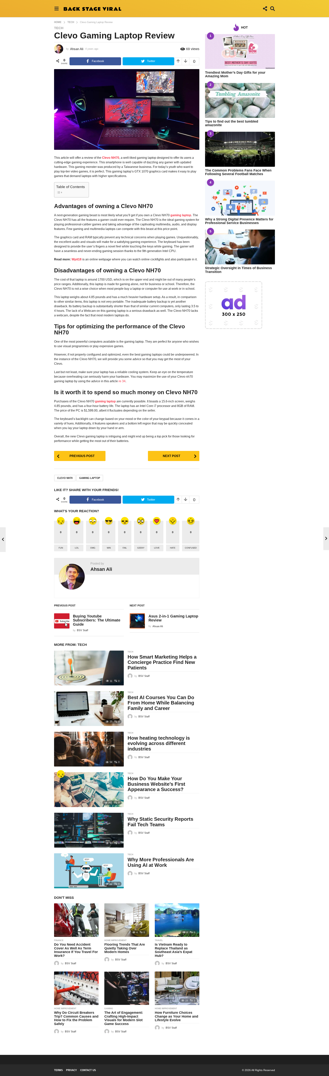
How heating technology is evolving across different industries (159, 743)
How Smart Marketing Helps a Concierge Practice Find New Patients (162, 662)
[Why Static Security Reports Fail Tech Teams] (89, 830)
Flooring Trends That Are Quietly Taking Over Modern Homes (124, 948)
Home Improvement (115, 940)
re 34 (122, 381)
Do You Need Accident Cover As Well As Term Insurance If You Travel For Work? (76, 950)
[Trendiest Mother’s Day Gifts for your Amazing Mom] (240, 51)
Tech (58, 28)
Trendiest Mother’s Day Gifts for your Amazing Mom (235, 74)
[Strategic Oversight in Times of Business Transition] (240, 247)
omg (92, 548)
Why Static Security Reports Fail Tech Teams (160, 821)
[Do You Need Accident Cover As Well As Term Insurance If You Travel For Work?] (76, 920)
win (109, 548)
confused (191, 548)
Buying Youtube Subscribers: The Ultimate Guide (96, 620)
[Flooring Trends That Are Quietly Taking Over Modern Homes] (126, 920)
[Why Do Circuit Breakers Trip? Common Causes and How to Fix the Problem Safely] (76, 988)
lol (77, 548)
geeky (140, 548)
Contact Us (88, 1070)
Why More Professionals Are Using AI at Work (161, 862)
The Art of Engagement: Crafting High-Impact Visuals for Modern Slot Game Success (123, 1018)
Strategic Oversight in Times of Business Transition (238, 270)
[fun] (61, 774)
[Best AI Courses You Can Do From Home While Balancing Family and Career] (89, 708)
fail (125, 548)
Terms (58, 1070)
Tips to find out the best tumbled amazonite (231, 123)
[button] (56, 8)
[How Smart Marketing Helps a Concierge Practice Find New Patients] (89, 668)
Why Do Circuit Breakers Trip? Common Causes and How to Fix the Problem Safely (76, 1018)
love (157, 548)
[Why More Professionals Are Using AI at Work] (89, 870)
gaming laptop (180, 215)
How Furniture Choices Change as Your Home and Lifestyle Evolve (176, 1016)
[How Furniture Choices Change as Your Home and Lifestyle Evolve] (177, 988)
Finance (58, 940)
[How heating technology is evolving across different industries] (89, 749)
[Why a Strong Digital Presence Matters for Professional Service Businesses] (240, 198)
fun (61, 548)
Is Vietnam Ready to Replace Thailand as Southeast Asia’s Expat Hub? (173, 950)
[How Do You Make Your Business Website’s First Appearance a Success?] (89, 789)
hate (172, 548)
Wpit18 (76, 259)
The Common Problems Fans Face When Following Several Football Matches (238, 172)
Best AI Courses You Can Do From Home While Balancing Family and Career (161, 703)
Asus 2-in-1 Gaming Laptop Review (173, 618)
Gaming (108, 1008)
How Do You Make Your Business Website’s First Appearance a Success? (156, 784)
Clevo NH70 (65, 478)
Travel (159, 940)
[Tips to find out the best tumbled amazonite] (240, 100)
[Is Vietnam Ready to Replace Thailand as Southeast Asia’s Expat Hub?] (177, 920)
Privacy (71, 1070)
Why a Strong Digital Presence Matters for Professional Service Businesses (239, 221)
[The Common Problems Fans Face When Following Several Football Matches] (240, 149)
